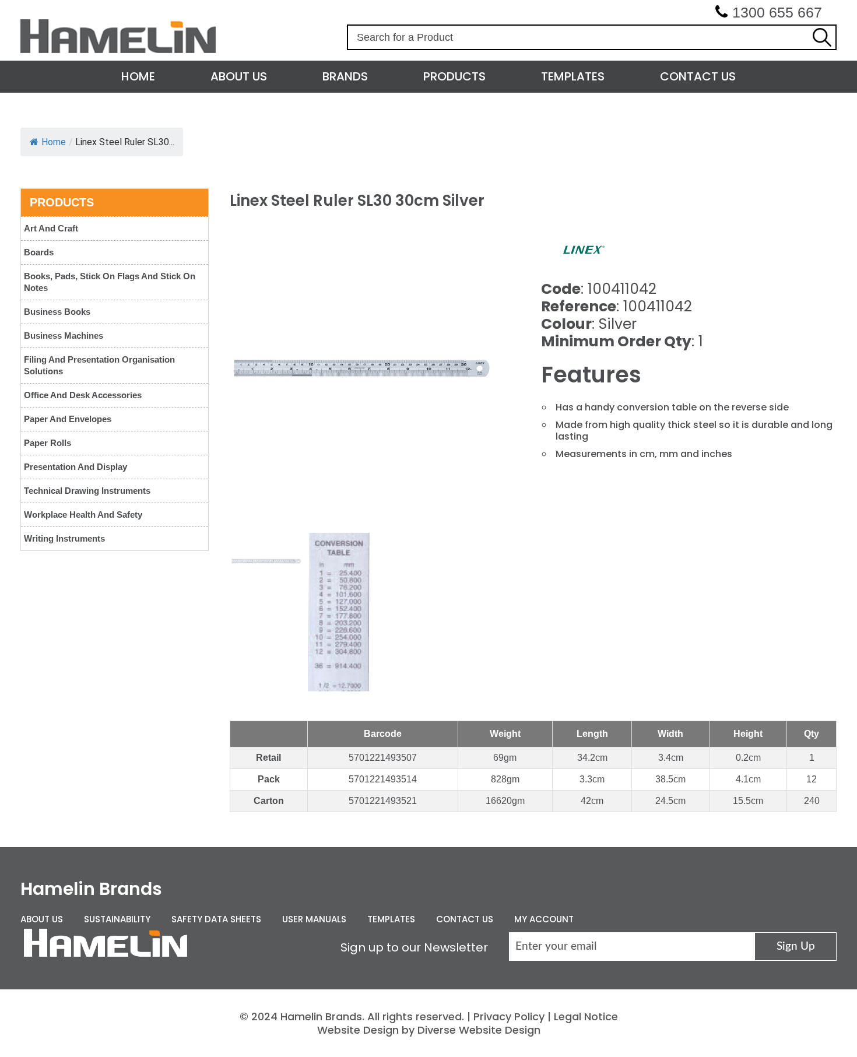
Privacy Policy (509, 1016)
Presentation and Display (75, 467)
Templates (573, 76)
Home (138, 76)
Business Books (57, 312)
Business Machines (63, 335)
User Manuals (314, 919)
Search (822, 37)
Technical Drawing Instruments (87, 491)
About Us (238, 76)
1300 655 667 (777, 12)
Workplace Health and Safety (83, 514)
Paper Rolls (47, 443)
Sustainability (117, 919)
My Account (544, 919)
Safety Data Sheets (216, 919)
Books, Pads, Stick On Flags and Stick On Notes (109, 282)
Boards (39, 252)
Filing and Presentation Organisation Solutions (99, 365)
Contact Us (698, 76)
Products (454, 76)
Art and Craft (51, 228)
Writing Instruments (64, 538)
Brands (345, 76)
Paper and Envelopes (67, 419)
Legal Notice (586, 1016)
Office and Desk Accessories (83, 395)
